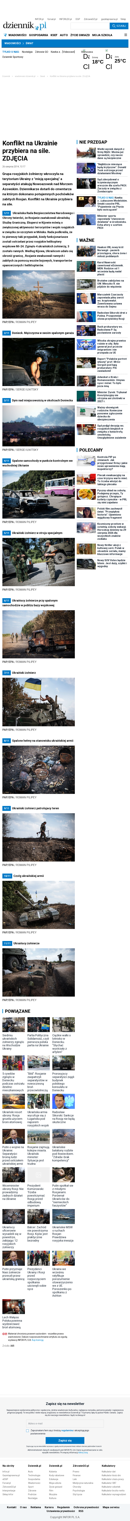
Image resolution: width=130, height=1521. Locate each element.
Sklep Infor (8, 1494)
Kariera (49, 1507)
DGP (78, 19)
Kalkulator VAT (109, 1483)
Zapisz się (65, 1440)
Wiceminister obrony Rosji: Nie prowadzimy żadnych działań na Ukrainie (13, 1192)
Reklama (36, 1507)
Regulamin (63, 1507)
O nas (23, 1507)
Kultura (52, 1498)
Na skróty (8, 1465)
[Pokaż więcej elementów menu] (125, 35)
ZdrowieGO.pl (90, 19)
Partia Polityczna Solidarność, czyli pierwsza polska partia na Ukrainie (38, 1040)
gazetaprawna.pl (109, 19)
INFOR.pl (39, 19)
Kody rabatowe (56, 1475)
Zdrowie (32, 1490)
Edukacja (53, 1479)
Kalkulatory (108, 1465)
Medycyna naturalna (83, 1483)
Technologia (34, 1475)
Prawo (76, 1471)
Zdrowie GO (41, 51)
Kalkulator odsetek (111, 1487)
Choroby (77, 1487)
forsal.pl (51, 19)
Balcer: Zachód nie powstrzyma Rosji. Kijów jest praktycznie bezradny (37, 1234)
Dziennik (6, 76)
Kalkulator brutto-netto (113, 1490)
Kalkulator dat (109, 1471)
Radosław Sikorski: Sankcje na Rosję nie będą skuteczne (63, 1117)
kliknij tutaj (83, 1452)
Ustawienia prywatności (61, 1511)
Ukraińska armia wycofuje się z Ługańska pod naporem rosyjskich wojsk (38, 1118)
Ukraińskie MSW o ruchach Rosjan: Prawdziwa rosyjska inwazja (62, 1234)
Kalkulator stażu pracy (113, 1479)
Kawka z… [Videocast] (63, 51)
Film (51, 1490)
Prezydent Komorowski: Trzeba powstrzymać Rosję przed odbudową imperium (36, 1195)
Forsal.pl (7, 1483)
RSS (81, 1511)
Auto (30, 1471)
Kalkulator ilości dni (111, 1475)
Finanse (77, 1475)
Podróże (32, 1494)
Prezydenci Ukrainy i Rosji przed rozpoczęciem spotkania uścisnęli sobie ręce (36, 1279)
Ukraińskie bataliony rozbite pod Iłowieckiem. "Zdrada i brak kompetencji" (63, 1153)
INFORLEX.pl (65, 19)
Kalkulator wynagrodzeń (114, 1494)
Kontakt (11, 1507)
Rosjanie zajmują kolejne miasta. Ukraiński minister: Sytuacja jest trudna (38, 1155)
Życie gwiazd (55, 1487)
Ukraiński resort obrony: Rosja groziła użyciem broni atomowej (12, 1117)
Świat (29, 43)
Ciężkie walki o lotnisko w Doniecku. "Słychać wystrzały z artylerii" (61, 1044)
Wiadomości (12, 43)
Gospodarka (34, 1479)
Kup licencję (37, 1340)
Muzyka (53, 1494)
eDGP (5, 1479)
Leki (75, 1479)
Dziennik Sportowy (12, 56)
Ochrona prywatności (86, 1507)
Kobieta (53, 1471)
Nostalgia (27, 51)
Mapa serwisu (111, 1507)
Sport (31, 1487)
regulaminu (67, 1430)
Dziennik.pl (34, 1465)
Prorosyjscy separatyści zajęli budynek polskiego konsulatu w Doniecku (63, 1082)
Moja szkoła (55, 1483)
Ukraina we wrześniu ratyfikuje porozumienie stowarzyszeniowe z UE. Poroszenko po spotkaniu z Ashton (62, 1282)
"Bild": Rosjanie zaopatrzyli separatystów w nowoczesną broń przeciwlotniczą (37, 1082)
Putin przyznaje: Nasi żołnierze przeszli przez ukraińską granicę (13, 1274)
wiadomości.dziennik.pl (25, 76)
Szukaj (121, 25)
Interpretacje (9, 1490)
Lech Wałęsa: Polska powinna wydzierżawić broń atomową (12, 1322)
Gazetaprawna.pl (11, 1475)
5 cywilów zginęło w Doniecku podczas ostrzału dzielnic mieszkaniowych (13, 1082)
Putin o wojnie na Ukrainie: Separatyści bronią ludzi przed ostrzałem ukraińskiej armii (13, 1155)
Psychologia (79, 1490)
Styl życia (77, 1494)
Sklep (123, 19)
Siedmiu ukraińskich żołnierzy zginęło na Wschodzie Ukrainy (13, 1042)
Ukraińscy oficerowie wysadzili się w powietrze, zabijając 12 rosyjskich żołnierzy (11, 1237)
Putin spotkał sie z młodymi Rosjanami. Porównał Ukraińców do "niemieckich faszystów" (62, 1195)
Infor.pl (6, 1471)
